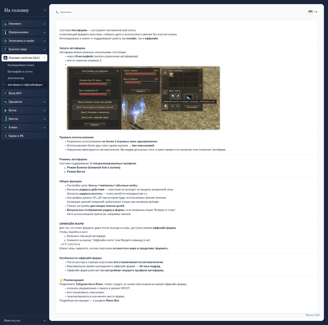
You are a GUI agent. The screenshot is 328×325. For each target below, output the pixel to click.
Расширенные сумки (21, 65)
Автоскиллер (16, 77)
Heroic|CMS (313, 314)
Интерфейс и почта (20, 71)
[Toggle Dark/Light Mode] (45, 10)
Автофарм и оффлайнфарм (25, 84)
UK (316, 11)
